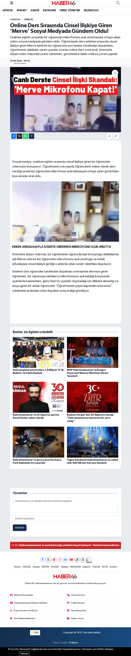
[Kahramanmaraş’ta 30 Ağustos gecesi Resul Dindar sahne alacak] (38, 397)
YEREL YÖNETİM (69, 10)
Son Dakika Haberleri (24, 618)
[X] (48, 559)
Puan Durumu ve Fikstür (26, 610)
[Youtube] (71, 559)
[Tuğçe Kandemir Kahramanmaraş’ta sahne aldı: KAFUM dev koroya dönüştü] (92, 442)
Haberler (15, 19)
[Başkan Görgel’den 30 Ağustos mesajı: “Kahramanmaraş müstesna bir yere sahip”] (92, 397)
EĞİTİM (45, 567)
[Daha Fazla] (31, 136)
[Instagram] (59, 559)
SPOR (105, 567)
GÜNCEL (7, 10)
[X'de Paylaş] (19, 136)
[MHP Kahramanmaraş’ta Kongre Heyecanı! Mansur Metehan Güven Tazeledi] (92, 352)
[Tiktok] (77, 559)
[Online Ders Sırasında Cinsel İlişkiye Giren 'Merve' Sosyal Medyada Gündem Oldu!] (65, 99)
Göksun (86, 567)
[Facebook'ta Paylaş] (13, 136)
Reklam (65, 567)
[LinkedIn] (65, 559)
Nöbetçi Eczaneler (23, 595)
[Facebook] (42, 559)
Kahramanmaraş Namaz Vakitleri (30, 603)
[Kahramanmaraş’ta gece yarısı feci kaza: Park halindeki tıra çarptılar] (38, 442)
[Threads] (82, 559)
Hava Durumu (78, 595)
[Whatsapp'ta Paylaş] (25, 136)
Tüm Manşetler (78, 610)
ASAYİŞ (35, 10)
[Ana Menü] (11, 3)
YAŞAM (96, 567)
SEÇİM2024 (91, 10)
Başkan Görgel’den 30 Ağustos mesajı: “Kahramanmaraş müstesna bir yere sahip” (90, 418)
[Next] (88, 559)
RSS (36, 632)
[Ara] (118, 3)
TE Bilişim (73, 642)
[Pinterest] (54, 559)
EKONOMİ (49, 10)
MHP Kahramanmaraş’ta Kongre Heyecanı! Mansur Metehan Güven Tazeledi (87, 373)
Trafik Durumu (78, 603)
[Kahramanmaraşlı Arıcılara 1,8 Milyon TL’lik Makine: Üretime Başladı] (38, 352)
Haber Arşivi (77, 618)
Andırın (113, 567)
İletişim (36, 567)
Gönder (19, 527)
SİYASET (22, 10)
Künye (17, 567)
